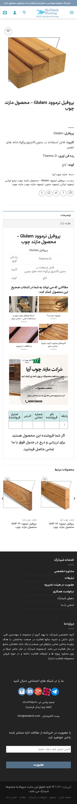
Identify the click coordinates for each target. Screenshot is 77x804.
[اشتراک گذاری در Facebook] (63, 193)
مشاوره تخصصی (64, 571)
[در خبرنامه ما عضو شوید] (5, 12)
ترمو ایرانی (11, 181)
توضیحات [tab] (65, 215)
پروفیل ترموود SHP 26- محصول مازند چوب (61, 525)
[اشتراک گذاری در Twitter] (56, 193)
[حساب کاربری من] (15, 12)
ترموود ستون (52, 184)
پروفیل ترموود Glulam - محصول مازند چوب (41, 181)
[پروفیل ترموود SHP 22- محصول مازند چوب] (20, 496)
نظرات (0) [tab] (65, 223)
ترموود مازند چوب (34, 184)
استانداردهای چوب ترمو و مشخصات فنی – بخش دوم (24, 317)
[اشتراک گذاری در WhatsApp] (70, 193)
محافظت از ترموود (24, 346)
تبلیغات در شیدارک (38, 797)
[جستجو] (24, 12)
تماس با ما (67, 605)
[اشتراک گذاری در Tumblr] (42, 193)
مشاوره (52, 797)
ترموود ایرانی (67, 184)
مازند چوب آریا (59, 174)
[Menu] (71, 12)
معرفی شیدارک (65, 598)
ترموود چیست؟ (53, 315)
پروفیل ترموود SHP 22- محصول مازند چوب (24, 525)
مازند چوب (17, 184)
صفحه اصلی (65, 797)
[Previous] (74, 506)
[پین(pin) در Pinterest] (49, 193)
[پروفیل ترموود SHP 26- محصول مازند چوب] (57, 496)
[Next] (3, 506)
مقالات (22, 797)
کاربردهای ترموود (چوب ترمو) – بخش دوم (53, 345)
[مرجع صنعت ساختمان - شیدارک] (47, 12)
